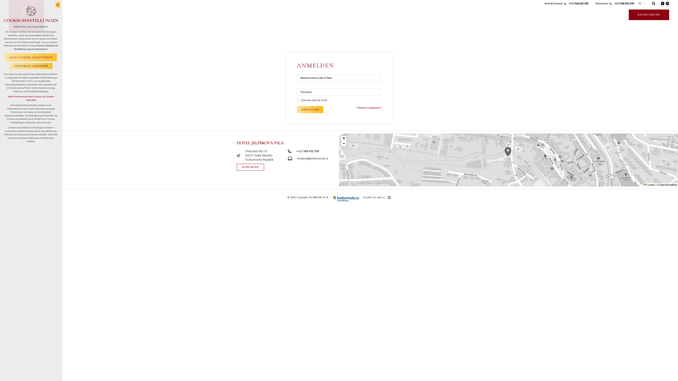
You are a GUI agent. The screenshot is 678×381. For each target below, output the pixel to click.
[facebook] (662, 3)
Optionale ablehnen (31, 66)
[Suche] (653, 3)
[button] (508, 151)
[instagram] (667, 3)
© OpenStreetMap (667, 184)
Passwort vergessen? (369, 107)
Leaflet (650, 184)
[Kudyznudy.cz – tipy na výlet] (346, 199)
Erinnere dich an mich (314, 100)
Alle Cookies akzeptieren (30, 57)
